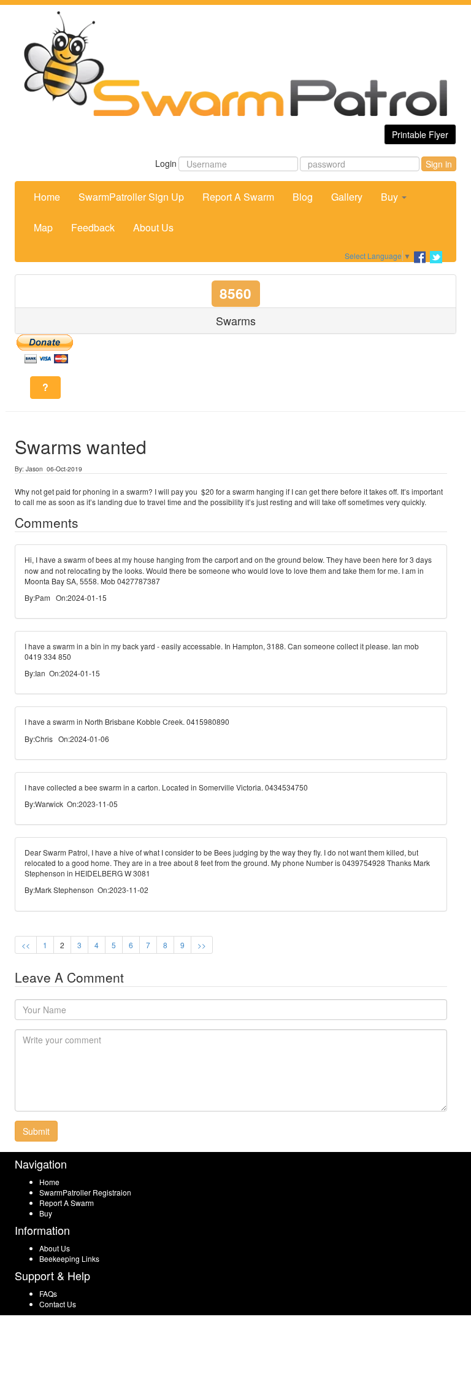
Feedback (93, 227)
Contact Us (57, 1304)
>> (201, 945)
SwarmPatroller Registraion (85, 1192)
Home (47, 197)
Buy (390, 197)
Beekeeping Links (69, 1258)
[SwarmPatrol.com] (235, 63)
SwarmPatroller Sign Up (131, 197)
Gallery (346, 197)
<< (25, 945)
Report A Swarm (238, 197)
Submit (36, 1131)
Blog (303, 197)
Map (43, 227)
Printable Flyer (420, 134)
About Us (153, 227)
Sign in (439, 164)
